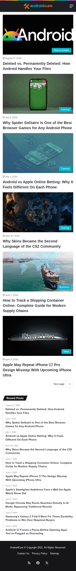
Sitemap (54, 553)
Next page (58, 384)
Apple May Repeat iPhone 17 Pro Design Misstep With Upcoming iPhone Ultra (37, 370)
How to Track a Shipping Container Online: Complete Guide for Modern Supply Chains (34, 305)
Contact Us (23, 553)
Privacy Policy (39, 553)
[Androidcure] (38, 6)
